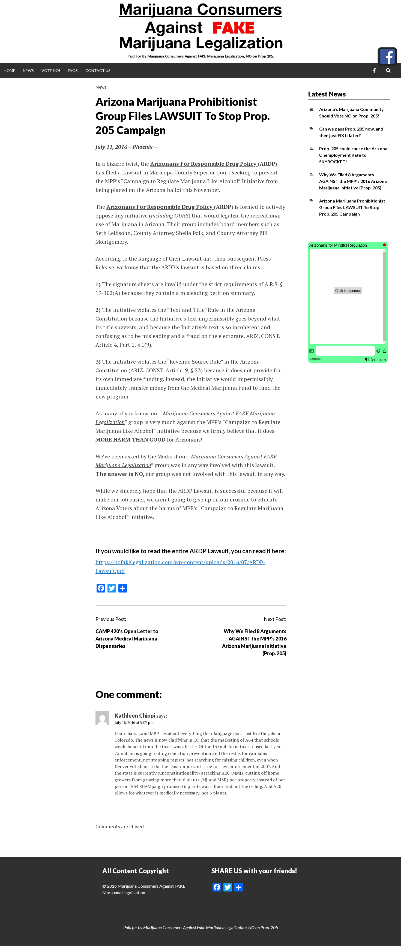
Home (9, 70)
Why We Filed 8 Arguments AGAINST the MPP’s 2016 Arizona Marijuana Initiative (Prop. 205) (353, 181)
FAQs (73, 70)
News (28, 70)
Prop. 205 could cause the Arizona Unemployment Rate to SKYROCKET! (353, 155)
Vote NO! (50, 70)
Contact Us (97, 70)
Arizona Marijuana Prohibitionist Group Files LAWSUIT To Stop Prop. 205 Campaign (352, 207)
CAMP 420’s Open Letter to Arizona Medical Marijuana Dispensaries (126, 638)
